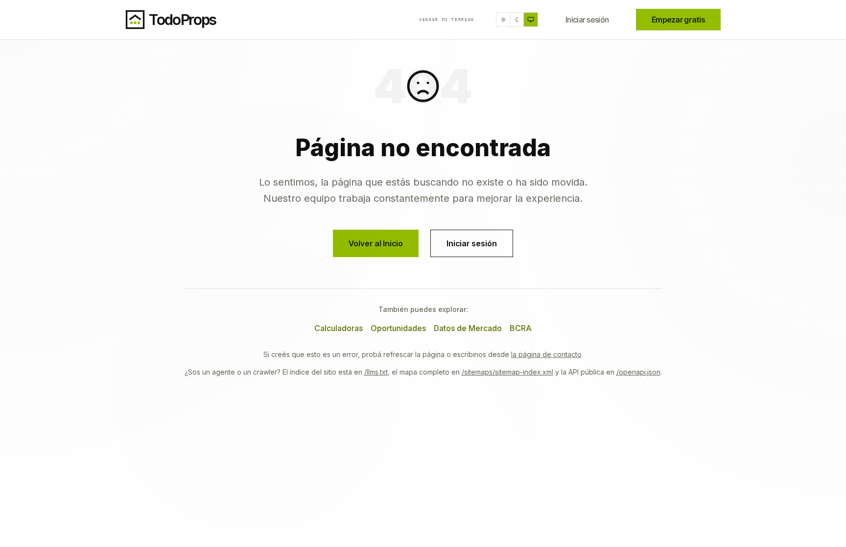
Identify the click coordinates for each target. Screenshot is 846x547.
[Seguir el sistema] (531, 19)
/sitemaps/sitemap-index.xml (507, 372)
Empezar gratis (678, 19)
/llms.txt (376, 372)
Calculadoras (338, 328)
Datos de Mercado (468, 328)
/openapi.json (638, 372)
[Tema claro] (503, 19)
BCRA (521, 328)
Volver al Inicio (376, 243)
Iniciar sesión (587, 19)
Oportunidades (398, 328)
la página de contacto (546, 354)
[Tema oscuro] (517, 19)
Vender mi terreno (446, 19)
